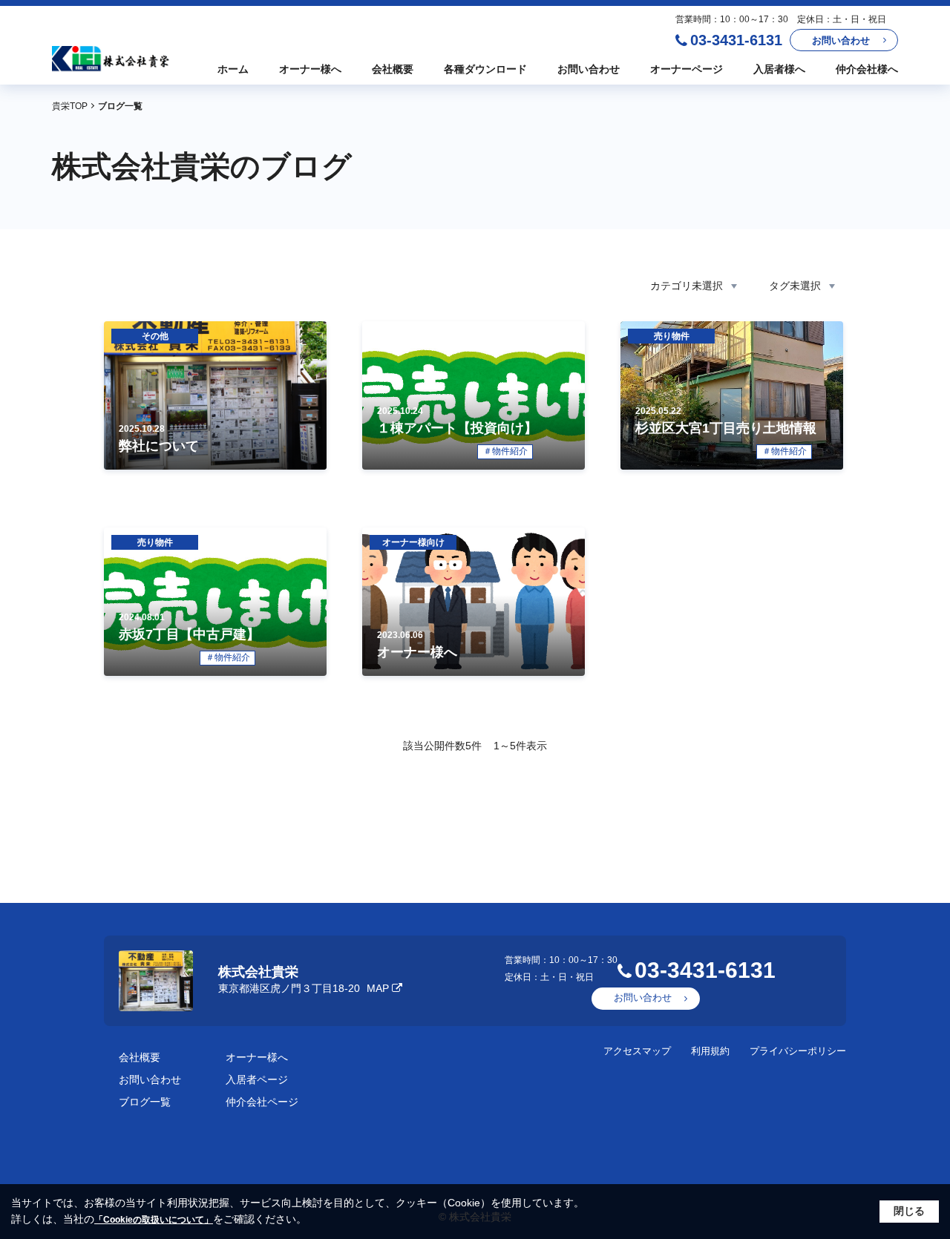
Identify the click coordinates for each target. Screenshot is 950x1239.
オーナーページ (686, 69)
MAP (378, 988)
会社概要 (392, 69)
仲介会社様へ (867, 69)
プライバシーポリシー (798, 1050)
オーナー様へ (310, 69)
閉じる (909, 1211)
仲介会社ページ (262, 1102)
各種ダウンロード (485, 69)
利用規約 (710, 1050)
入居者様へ (779, 69)
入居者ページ (257, 1079)
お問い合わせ (841, 40)
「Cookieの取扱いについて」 (153, 1220)
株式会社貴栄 (258, 971)
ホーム (233, 69)
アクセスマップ (637, 1050)
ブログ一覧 (145, 1102)
